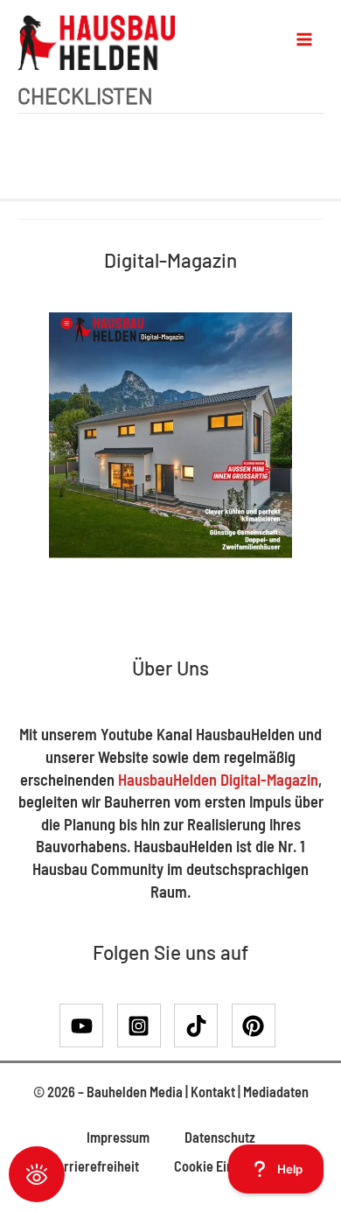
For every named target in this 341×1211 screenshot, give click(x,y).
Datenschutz (219, 1137)
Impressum (118, 1137)
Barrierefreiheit (94, 1166)
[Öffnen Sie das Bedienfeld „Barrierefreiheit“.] (37, 1174)
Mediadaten (276, 1091)
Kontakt (213, 1091)
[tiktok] (201, 1025)
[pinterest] (257, 1025)
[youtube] (87, 1025)
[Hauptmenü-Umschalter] (304, 39)
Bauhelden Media (135, 1091)
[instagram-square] (144, 1025)
